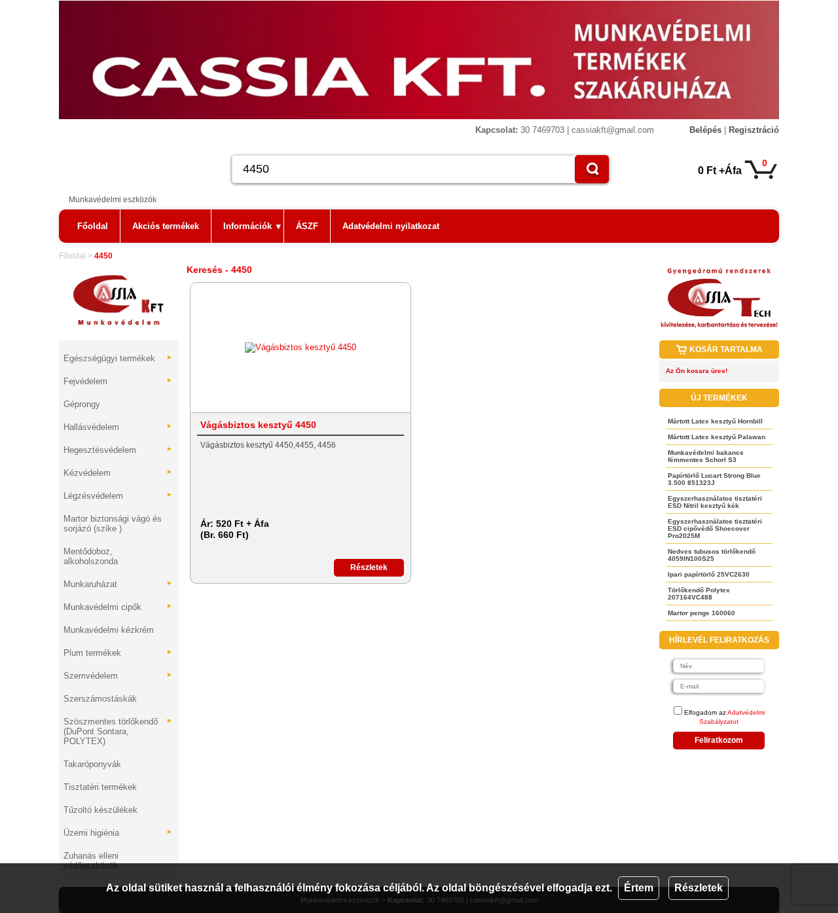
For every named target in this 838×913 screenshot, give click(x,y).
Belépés (705, 130)
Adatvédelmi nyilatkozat (390, 226)
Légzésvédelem (118, 496)
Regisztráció (754, 130)
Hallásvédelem (118, 427)
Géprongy (82, 404)
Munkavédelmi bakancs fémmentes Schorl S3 (706, 456)
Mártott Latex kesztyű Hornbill (715, 421)
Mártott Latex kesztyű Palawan (716, 436)
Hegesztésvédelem (118, 450)
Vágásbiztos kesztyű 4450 (258, 425)
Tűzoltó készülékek (100, 810)
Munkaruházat (118, 584)
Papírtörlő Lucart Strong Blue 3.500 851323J (714, 479)
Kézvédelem (118, 473)
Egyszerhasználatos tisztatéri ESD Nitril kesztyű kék (715, 502)
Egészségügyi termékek (118, 358)
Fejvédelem (118, 381)
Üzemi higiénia (118, 833)
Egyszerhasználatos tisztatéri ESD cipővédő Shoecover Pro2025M (715, 528)
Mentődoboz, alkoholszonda (91, 556)
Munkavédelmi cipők (118, 607)
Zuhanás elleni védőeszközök (91, 860)
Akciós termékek (165, 226)
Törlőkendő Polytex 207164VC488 (699, 593)
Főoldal (92, 226)
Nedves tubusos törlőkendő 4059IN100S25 (712, 555)
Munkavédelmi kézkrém (109, 630)
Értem (638, 887)
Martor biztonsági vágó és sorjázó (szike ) (113, 523)
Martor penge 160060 (701, 613)
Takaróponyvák (92, 764)
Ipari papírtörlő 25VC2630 (709, 574)
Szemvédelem (118, 676)
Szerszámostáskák (100, 699)
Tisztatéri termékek (100, 787)
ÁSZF (307, 226)
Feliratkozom (719, 740)
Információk (252, 226)
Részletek (698, 887)
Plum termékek (118, 653)
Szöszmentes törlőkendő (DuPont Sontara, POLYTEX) (118, 731)
